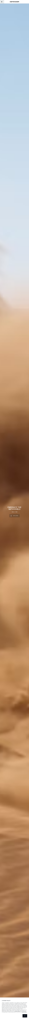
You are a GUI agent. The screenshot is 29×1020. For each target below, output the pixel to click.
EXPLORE (15, 515)
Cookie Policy (24, 1011)
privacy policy (17, 1010)
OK (25, 1015)
